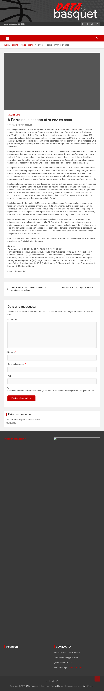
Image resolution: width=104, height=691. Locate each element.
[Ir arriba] (97, 679)
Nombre (11, 352)
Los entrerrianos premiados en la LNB (23, 419)
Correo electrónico (16, 364)
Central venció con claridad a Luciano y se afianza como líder (28, 288)
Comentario (13, 319)
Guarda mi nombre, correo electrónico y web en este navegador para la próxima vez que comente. (51, 390)
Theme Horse (57, 686)
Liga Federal (13, 115)
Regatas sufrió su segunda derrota (77, 287)
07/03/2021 (12, 125)
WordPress (88, 686)
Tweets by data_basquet (15, 439)
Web (9, 376)
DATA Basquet (25, 125)
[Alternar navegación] (7, 38)
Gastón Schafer (76, 667)
